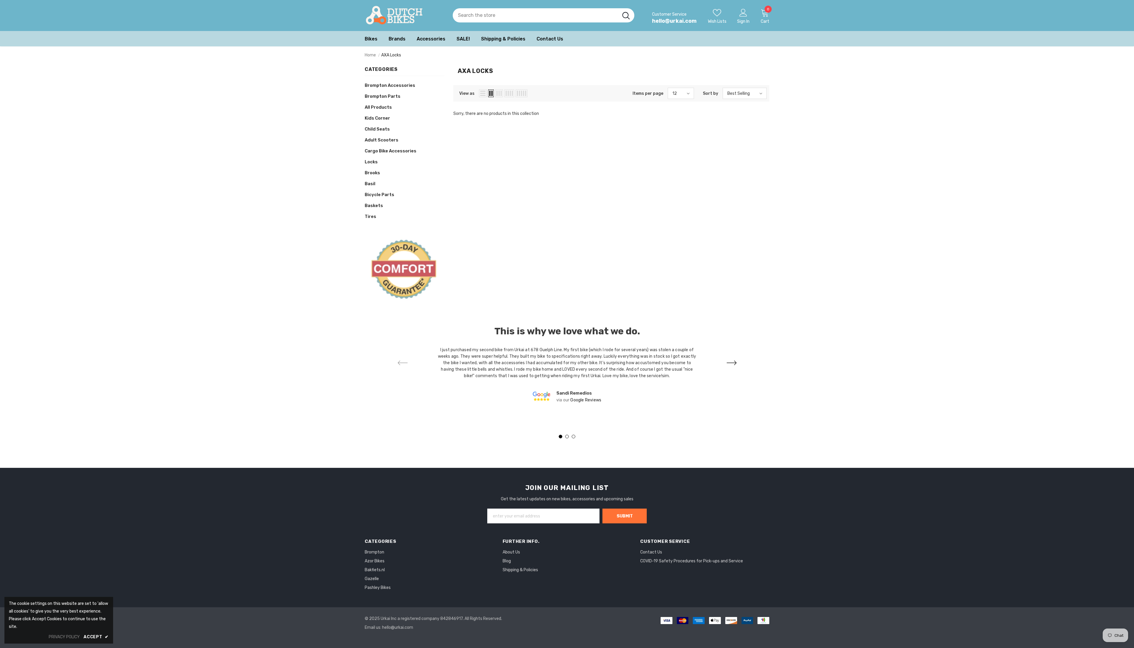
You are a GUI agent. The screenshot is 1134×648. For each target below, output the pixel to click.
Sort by (710, 93)
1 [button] (560, 436)
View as (467, 93)
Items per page (648, 93)
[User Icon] (743, 12)
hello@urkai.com (674, 21)
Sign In (743, 21)
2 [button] (567, 436)
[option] (567, 375)
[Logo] (404, 15)
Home (370, 55)
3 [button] (573, 436)
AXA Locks (391, 55)
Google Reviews (585, 400)
